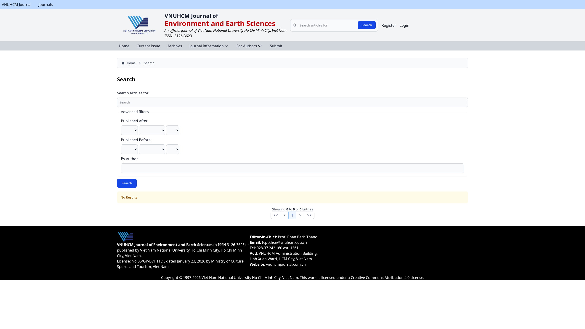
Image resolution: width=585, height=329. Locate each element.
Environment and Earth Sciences (220, 23)
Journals (46, 4)
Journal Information (206, 45)
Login (404, 25)
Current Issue (148, 45)
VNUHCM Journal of (191, 15)
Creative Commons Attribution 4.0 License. (387, 277)
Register (389, 25)
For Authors (247, 45)
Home (124, 45)
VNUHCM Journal (16, 4)
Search (367, 25)
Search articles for (133, 93)
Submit (276, 45)
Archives (175, 45)
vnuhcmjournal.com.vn (286, 264)
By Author (129, 158)
